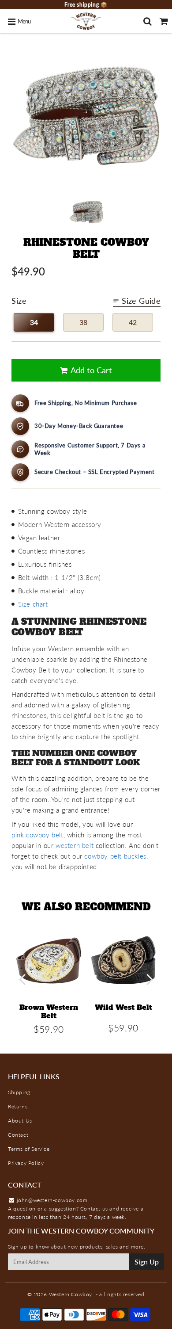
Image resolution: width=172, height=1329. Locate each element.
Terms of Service (29, 1149)
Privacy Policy (26, 1163)
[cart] (164, 21)
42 (133, 322)
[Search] (147, 21)
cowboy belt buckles (115, 856)
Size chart (33, 604)
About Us (20, 1120)
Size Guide (141, 301)
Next (150, 979)
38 (83, 322)
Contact (18, 1134)
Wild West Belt (123, 1007)
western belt (74, 845)
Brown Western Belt (48, 1011)
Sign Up (147, 1261)
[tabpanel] (86, 212)
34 (34, 322)
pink (17, 835)
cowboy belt (43, 835)
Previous (22, 979)
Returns (17, 1106)
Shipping (19, 1092)
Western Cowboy (70, 1294)
